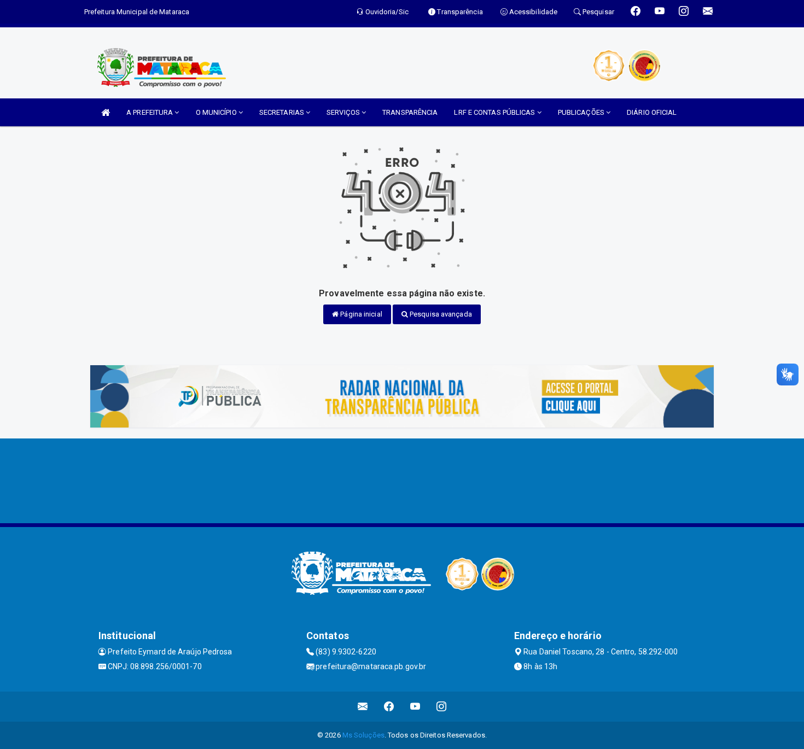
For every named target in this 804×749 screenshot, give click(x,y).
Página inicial (360, 314)
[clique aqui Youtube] (415, 706)
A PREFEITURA (150, 112)
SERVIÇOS (344, 112)
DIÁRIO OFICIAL (652, 112)
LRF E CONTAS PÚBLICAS (495, 112)
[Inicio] (105, 112)
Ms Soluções (363, 735)
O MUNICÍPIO (217, 112)
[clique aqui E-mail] (362, 706)
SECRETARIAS (282, 112)
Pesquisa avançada (440, 314)
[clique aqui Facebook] (389, 706)
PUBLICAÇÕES (582, 112)
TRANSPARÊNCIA (410, 112)
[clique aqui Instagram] (441, 706)
